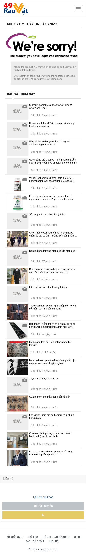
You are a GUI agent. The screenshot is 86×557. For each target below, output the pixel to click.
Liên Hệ (54, 541)
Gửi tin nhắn (45, 505)
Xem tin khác (45, 497)
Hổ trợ (33, 537)
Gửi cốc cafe (14, 537)
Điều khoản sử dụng (56, 537)
